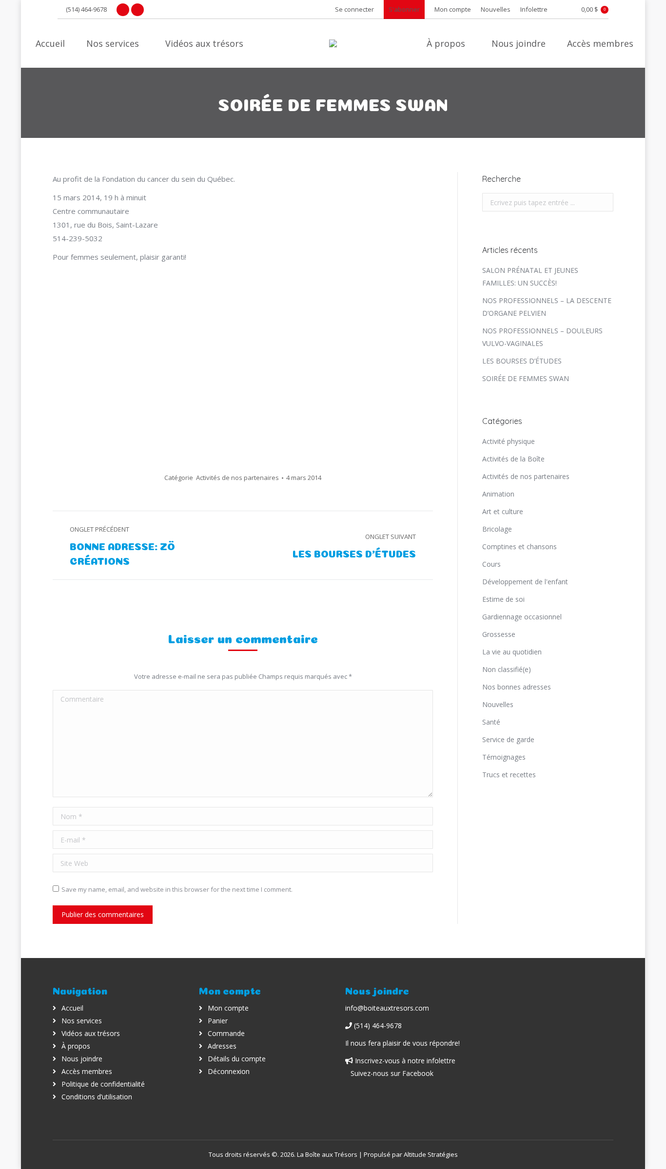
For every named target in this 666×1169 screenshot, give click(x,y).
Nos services (81, 1020)
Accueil (72, 1008)
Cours (491, 564)
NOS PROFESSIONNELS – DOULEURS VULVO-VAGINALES (542, 337)
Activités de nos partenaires (237, 477)
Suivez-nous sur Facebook (392, 1073)
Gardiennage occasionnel (522, 616)
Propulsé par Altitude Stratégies (411, 1154)
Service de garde (508, 739)
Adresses (222, 1046)
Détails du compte (237, 1058)
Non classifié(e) (506, 669)
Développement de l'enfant (525, 581)
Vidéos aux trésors (90, 1033)
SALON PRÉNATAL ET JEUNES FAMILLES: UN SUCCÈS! (530, 276)
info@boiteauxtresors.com (387, 1008)
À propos (75, 1046)
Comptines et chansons (519, 546)
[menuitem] (452, 9)
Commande (226, 1033)
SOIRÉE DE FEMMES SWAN (525, 378)
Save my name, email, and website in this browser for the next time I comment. (177, 889)
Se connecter (354, 9)
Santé (491, 722)
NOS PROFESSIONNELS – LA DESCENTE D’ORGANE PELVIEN (546, 307)
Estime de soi (503, 599)
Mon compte (228, 1008)
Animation (498, 493)
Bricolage (497, 529)
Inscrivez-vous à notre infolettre (404, 1060)
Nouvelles (497, 704)
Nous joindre (81, 1058)
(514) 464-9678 (86, 9)
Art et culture (502, 511)
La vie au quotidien (512, 651)
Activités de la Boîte (513, 458)
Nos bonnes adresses (516, 686)
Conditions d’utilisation (96, 1096)
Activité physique (508, 441)
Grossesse (498, 634)
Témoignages (504, 757)
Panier (218, 1020)
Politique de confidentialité (103, 1084)
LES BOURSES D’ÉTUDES (522, 360)
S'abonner (404, 9)
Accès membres (86, 1071)
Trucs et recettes (509, 774)
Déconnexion (229, 1071)
